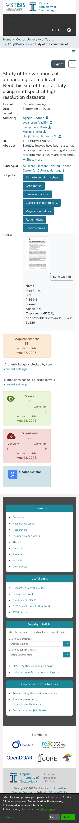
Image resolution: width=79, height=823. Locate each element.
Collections (19, 517)
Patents (17, 548)
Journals (17, 560)
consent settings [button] (15, 369)
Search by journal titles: (21, 638)
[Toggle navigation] (12, 19)
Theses (17, 542)
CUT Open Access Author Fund (31, 606)
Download (63, 277)
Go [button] (66, 643)
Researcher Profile (23, 594)
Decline (54, 817)
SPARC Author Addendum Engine (33, 666)
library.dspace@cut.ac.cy (27, 704)
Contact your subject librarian (30, 710)
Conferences (20, 566)
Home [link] (7, 39)
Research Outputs (23, 523)
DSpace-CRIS (57, 792)
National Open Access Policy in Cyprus (36, 672)
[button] (15, 7)
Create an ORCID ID (24, 600)
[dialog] (39, 808)
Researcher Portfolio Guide (29, 588)
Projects (17, 554)
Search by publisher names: (23, 649)
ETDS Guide (20, 612)
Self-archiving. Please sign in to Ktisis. (35, 693)
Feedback (28, 792)
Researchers (20, 530)
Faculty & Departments (26, 536)
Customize (9, 817)
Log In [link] (56, 30)
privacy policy (47, 809)
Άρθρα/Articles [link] (18, 44)
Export (58, 64)
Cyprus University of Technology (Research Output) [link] (35, 39)
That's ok (68, 817)
